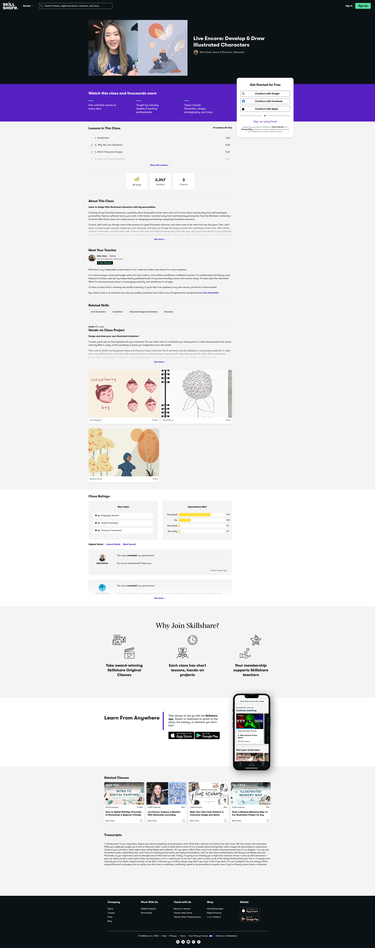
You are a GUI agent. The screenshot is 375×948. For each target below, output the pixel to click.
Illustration (118, 312)
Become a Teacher (182, 909)
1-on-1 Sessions (214, 917)
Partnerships (146, 913)
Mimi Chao (106, 256)
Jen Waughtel (95, 420)
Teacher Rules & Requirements (187, 917)
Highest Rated (95, 544)
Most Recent (129, 544)
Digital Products (214, 913)
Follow (113, 256)
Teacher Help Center (183, 913)
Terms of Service (278, 127)
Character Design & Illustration (143, 312)
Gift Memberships (215, 909)
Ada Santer (102, 563)
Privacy (173, 936)
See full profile (211, 292)
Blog (110, 921)
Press (110, 917)
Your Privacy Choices (198, 936)
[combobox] (75, 6)
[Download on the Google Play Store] (253, 919)
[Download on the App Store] (180, 736)
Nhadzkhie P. (168, 420)
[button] (33, 5)
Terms (182, 936)
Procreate (168, 312)
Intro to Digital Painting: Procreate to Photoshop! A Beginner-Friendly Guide (123, 815)
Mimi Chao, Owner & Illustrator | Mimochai (222, 52)
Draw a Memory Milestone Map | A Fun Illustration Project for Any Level (249, 815)
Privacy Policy (246, 129)
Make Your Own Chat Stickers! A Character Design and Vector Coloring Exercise (207, 815)
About (110, 909)
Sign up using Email (265, 121)
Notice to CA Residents (226, 936)
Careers (111, 913)
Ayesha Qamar (96, 479)
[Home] (10, 6)
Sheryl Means (102, 593)
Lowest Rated (112, 544)
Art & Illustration (98, 312)
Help (164, 936)
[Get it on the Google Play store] (208, 736)
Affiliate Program (148, 909)
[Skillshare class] (124, 793)
